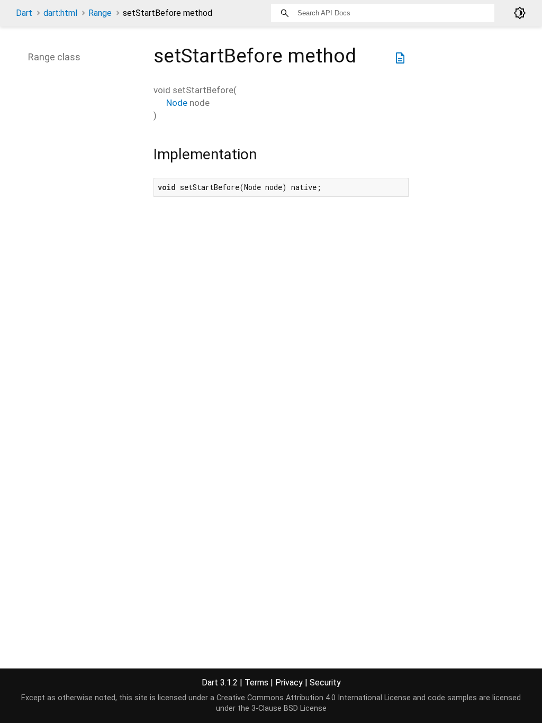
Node (176, 102)
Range (100, 13)
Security (325, 682)
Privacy (289, 682)
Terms (256, 682)
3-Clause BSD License (289, 708)
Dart (24, 13)
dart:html (60, 13)
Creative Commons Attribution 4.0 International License (313, 697)
